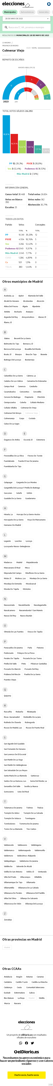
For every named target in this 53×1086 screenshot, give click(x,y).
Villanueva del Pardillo (35, 893)
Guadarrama (30, 498)
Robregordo (30, 722)
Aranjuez (29, 312)
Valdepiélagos (10, 861)
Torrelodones (9, 824)
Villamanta (30, 882)
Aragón (19, 977)
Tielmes (29, 808)
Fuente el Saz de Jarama (28, 461)
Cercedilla (37, 392)
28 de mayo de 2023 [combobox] (14, 18)
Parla (30, 648)
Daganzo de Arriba (12, 440)
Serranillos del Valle (12, 786)
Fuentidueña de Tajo (12, 466)
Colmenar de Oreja (28, 408)
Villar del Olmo (10, 898)
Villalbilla (38, 877)
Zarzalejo (8, 920)
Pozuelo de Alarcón (12, 669)
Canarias (40, 977)
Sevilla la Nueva (31, 786)
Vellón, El (30, 872)
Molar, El (7, 578)
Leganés (7, 541)
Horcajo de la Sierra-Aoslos (28, 514)
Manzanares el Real (12, 568)
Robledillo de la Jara (32, 717)
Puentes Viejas (10, 680)
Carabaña (33, 386)
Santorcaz (35, 776)
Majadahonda (32, 562)
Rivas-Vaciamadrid (12, 717)
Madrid (19, 562)
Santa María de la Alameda (15, 776)
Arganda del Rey (11, 317)
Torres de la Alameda (13, 829)
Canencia (21, 386)
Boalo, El (7, 354)
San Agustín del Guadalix (14, 744)
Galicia (32, 993)
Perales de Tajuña (11, 658)
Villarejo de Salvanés (29, 898)
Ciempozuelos (10, 402)
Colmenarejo (9, 418)
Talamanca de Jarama (13, 808)
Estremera (41, 440)
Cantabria (8, 982)
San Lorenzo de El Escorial (15, 754)
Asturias (29, 977)
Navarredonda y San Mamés (31, 610)
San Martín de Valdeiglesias (15, 765)
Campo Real (9, 386)
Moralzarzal (31, 584)
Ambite (7, 312)
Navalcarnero (9, 610)
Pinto (23, 664)
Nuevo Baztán (26, 616)
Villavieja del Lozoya (34, 904)
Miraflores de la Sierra (34, 573)
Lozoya (29, 541)
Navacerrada (9, 605)
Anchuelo (18, 312)
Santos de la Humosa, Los (15, 781)
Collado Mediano (37, 402)
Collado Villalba (10, 408)
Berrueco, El (28, 344)
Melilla (41, 998)
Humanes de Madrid (12, 525)
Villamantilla (9, 888)
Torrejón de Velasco (12, 818)
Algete (25, 306)
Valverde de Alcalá (24, 866)
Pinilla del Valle (10, 664)
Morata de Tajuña (11, 589)
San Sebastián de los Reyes (15, 770)
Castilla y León (22, 982)
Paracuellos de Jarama (13, 648)
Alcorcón (40, 301)
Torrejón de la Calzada (33, 813)
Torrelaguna (30, 818)
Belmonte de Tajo (11, 344)
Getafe (19, 493)
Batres (7, 338)
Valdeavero (22, 845)
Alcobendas (28, 301)
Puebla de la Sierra (32, 674)
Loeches (18, 541)
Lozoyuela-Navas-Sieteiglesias (17, 546)
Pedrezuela (8, 653)
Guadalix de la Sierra (12, 498)
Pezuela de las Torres (32, 658)
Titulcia (40, 808)
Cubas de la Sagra (11, 424)
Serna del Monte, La (38, 781)
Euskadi (7, 993)
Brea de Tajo (31, 354)
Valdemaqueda (24, 850)
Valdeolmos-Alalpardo (26, 856)
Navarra (17, 1003)
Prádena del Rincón (12, 674)
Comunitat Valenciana (35, 987)
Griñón (29, 493)
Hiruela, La (8, 514)
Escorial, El (28, 440)
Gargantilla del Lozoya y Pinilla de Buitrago (22, 488)
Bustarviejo (29, 360)
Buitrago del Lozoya (12, 360)
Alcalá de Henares (11, 301)
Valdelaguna (36, 845)
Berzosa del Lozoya (12, 349)
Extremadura (19, 993)
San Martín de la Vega (13, 760)
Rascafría (8, 712)
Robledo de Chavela (12, 722)
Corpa (21, 418)
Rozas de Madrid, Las (13, 728)
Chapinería (29, 397)
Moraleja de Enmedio (13, 584)
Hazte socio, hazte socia (26, 1075)
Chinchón (41, 397)
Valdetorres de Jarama (29, 861)
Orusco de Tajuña (35, 632)
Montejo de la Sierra (38, 578)
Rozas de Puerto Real (35, 728)
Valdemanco (9, 850)
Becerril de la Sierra (22, 338)
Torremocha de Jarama (29, 824)
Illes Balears (9, 998)
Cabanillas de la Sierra (13, 376)
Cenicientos (24, 392)
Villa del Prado (10, 877)
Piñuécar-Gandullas (39, 664)
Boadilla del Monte (33, 349)
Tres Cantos (31, 829)
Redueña (19, 712)
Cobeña (23, 402)
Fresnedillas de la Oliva (14, 456)
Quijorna (7, 696)
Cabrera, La (31, 376)
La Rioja (21, 998)
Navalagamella (40, 605)
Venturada (42, 872)
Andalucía (8, 977)
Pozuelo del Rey (32, 669)
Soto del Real (23, 792)
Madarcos (8, 562)
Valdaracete (9, 845)
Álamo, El (8, 322)
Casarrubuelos (10, 392)
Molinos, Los (20, 578)
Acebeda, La (9, 296)
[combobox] (28, 27)
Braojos (18, 354)
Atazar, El (42, 317)
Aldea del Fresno (11, 306)
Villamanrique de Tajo (13, 882)
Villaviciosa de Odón (12, 904)
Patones (40, 648)
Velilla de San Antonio (13, 872)
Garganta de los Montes (26, 482)
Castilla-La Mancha (39, 982)
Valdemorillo (40, 850)
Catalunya (8, 987)
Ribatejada (31, 712)
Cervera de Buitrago (12, 397)
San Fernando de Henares (15, 749)
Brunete (44, 354)
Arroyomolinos (28, 317)
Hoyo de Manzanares (36, 520)
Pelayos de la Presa (25, 653)
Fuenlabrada (9, 461)
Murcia (7, 1003)
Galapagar (8, 482)
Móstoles (27, 589)
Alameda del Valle (35, 296)
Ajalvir (21, 296)
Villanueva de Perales (13, 893)
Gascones (8, 493)
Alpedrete (36, 306)
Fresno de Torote (35, 456)
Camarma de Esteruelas (37, 381)
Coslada (32, 418)
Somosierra (9, 792)
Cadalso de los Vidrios (13, 381)
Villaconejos (25, 877)
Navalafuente (24, 605)
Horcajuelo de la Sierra (13, 520)
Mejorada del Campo (12, 573)
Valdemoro (8, 856)
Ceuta (19, 987)
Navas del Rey (10, 616)
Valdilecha (8, 866)
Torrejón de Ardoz (11, 813)
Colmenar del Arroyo (12, 413)
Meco (27, 568)
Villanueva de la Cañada (28, 888)
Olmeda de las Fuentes (14, 632)
